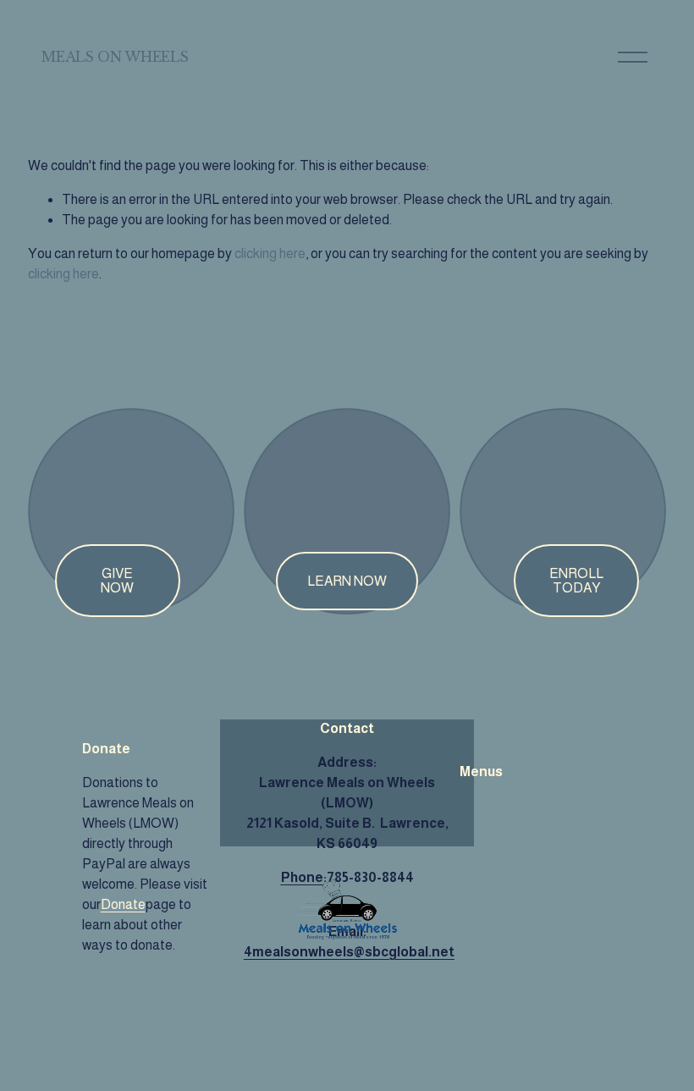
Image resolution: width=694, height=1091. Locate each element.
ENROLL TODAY (576, 580)
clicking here (270, 253)
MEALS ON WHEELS (114, 56)
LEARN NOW (347, 581)
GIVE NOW (117, 580)
